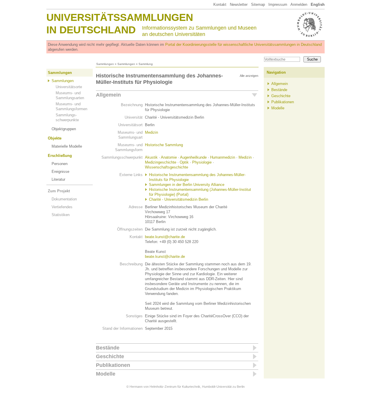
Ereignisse (60, 171)
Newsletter (239, 4)
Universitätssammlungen (119, 17)
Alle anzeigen (249, 75)
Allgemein (108, 95)
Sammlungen (105, 64)
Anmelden (298, 4)
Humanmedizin (222, 157)
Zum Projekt (59, 191)
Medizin (151, 132)
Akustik (151, 157)
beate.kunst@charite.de (165, 237)
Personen (60, 164)
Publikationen (113, 365)
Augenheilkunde (193, 157)
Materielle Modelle (67, 146)
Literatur (58, 179)
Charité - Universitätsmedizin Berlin (178, 199)
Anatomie (169, 157)
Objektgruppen (64, 129)
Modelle (105, 374)
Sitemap (258, 4)
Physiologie (202, 162)
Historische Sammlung (164, 145)
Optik (184, 162)
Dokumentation (64, 199)
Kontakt (219, 4)
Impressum (277, 4)
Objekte (54, 138)
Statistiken (61, 215)
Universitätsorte (69, 87)
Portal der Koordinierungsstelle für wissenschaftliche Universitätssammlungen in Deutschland (243, 44)
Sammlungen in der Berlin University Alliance (186, 184)
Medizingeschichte (160, 162)
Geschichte (110, 356)
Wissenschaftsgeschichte (166, 167)
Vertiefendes (62, 207)
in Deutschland (91, 29)
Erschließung (60, 155)
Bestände (107, 348)
